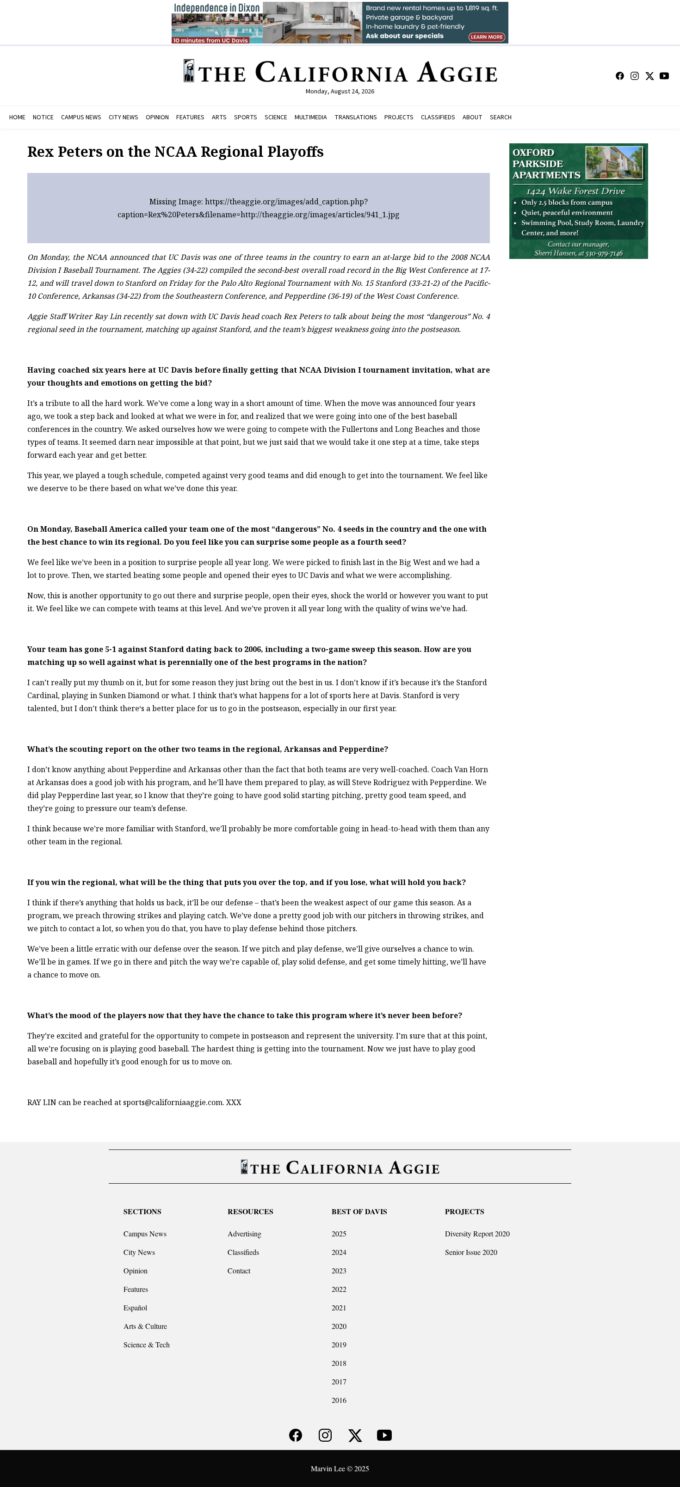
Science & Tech (147, 1344)
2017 (339, 1381)
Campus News (145, 1233)
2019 (339, 1344)
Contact (239, 1270)
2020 (339, 1326)
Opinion (136, 1270)
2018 (339, 1363)
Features (136, 1289)
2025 (339, 1233)
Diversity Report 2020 (477, 1233)
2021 (339, 1307)
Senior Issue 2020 (471, 1252)
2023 (339, 1270)
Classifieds (243, 1252)
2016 (339, 1400)
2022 (339, 1289)
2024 (339, 1252)
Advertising (244, 1233)
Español (135, 1307)
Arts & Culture (145, 1326)
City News (139, 1252)
